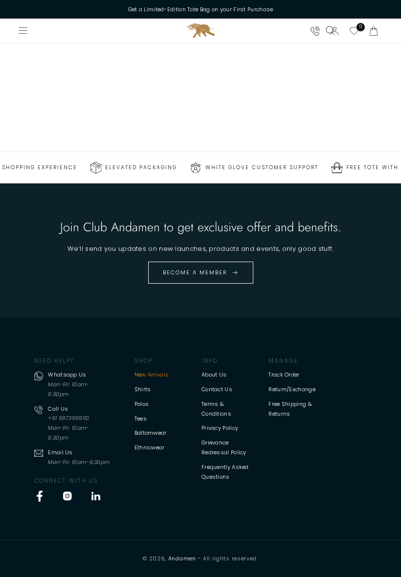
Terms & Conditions (216, 409)
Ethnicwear (149, 447)
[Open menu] (23, 31)
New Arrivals (151, 374)
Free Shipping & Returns (290, 409)
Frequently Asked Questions (225, 472)
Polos (141, 404)
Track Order (283, 374)
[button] (373, 31)
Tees (140, 418)
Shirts (142, 389)
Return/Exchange (291, 389)
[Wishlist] (354, 31)
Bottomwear (150, 433)
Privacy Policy (219, 428)
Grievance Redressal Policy (223, 447)
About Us (213, 374)
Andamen (182, 558)
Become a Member (195, 272)
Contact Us (216, 389)
